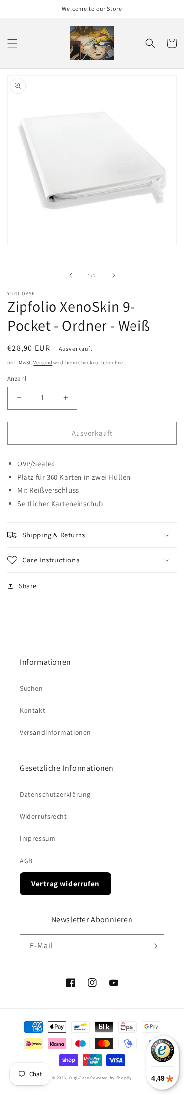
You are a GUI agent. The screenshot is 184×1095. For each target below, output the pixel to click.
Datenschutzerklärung (55, 794)
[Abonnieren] (153, 945)
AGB (26, 860)
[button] (12, 43)
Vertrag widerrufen (65, 883)
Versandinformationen (55, 732)
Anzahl (16, 378)
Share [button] (28, 586)
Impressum (37, 838)
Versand (42, 362)
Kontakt (32, 710)
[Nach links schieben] (70, 275)
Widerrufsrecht (43, 816)
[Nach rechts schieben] (114, 275)
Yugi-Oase (79, 1077)
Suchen (31, 688)
